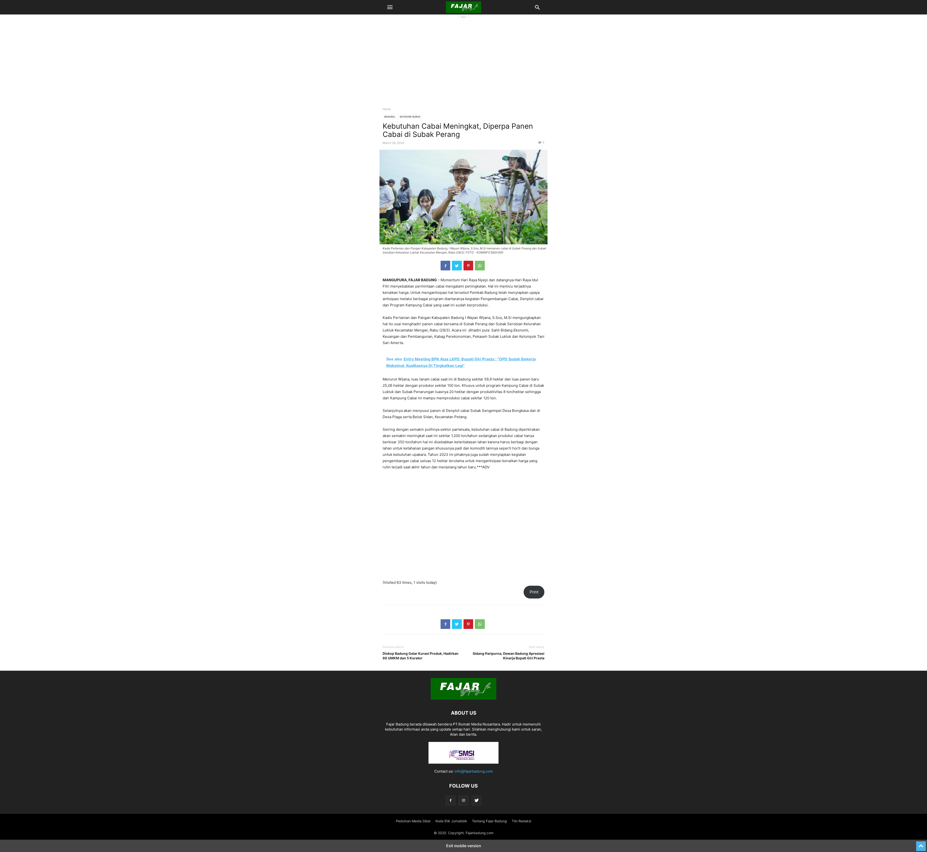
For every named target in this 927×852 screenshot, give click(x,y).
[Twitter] (476, 800)
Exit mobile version (463, 845)
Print (534, 592)
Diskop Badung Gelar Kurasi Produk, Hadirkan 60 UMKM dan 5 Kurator (420, 655)
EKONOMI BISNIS (410, 116)
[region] (463, 65)
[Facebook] (450, 800)
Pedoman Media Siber (413, 821)
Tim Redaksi (521, 821)
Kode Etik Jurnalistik (451, 821)
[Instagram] (463, 800)
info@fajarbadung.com (474, 771)
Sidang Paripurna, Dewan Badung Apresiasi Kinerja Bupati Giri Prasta (508, 655)
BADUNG (389, 116)
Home (387, 109)
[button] (390, 7)
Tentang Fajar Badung (489, 821)
